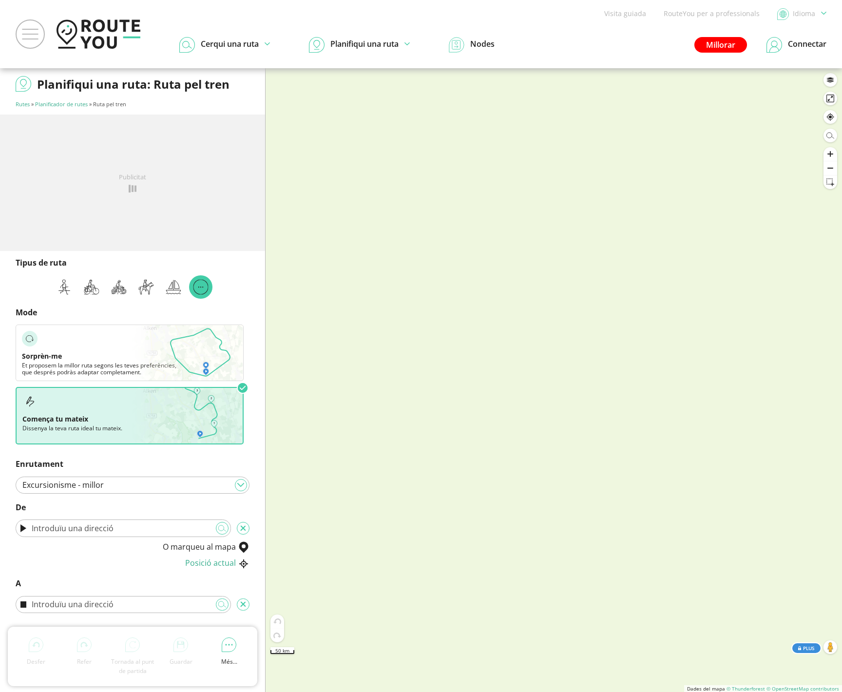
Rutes (23, 104)
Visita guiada (625, 13)
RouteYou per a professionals (712, 13)
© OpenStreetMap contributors (802, 688)
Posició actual (210, 562)
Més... (229, 661)
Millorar (720, 44)
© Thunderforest (746, 688)
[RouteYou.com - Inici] (98, 34)
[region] (554, 380)
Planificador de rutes (61, 104)
